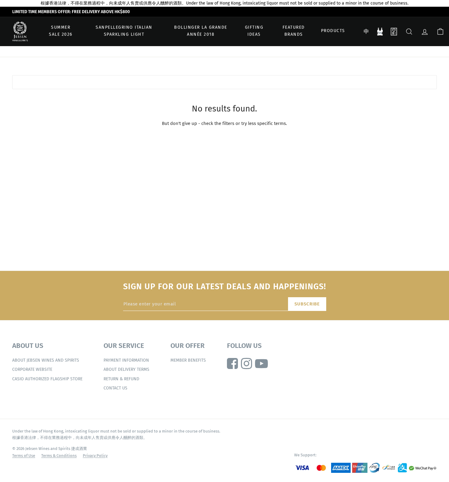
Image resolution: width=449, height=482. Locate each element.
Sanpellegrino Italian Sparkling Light (124, 31)
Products (333, 31)
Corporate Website (32, 369)
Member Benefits (188, 360)
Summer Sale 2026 (60, 31)
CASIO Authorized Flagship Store (47, 379)
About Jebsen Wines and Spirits (45, 360)
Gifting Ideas (254, 31)
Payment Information (126, 360)
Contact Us (115, 388)
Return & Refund (121, 379)
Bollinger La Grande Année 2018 (200, 31)
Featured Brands (294, 31)
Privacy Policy (95, 455)
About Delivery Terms (126, 369)
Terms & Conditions (59, 455)
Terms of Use (23, 455)
